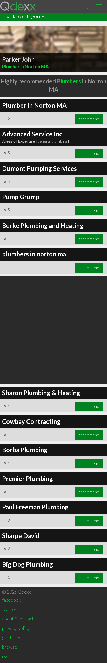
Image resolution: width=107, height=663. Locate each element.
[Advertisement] (53, 330)
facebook (11, 600)
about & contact (18, 619)
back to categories (25, 16)
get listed (12, 637)
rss (5, 656)
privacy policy (16, 628)
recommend (89, 119)
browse (9, 647)
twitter (9, 609)
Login (85, 6)
